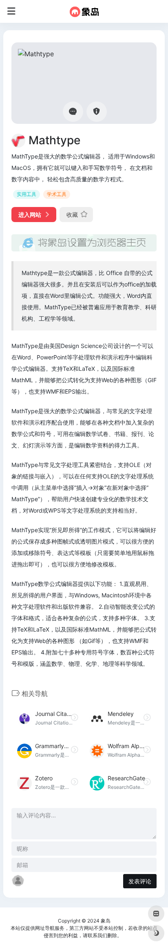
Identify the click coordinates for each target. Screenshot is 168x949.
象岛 (106, 921)
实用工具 (26, 194)
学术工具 (56, 194)
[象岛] (84, 11)
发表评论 (139, 881)
